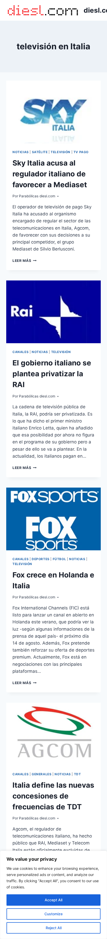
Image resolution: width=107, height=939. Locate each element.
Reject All (54, 928)
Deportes (41, 559)
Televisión (60, 152)
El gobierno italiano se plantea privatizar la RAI (51, 373)
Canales (20, 352)
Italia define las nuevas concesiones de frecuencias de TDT (53, 796)
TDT (77, 774)
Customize (53, 914)
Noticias (20, 152)
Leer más (24, 261)
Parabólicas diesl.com (37, 196)
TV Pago (81, 152)
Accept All (53, 900)
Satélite (40, 152)
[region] (53, 895)
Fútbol (59, 559)
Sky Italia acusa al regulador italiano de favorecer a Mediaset (49, 174)
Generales (41, 774)
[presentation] (53, 112)
